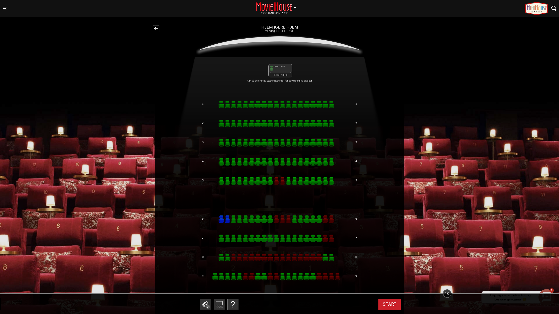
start (389, 304)
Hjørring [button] (278, 6)
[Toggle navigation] (554, 8)
